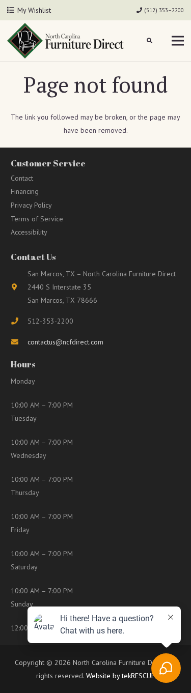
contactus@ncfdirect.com (65, 341)
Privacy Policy (31, 205)
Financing (25, 191)
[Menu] (177, 40)
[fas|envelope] (19, 342)
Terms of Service (37, 218)
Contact (22, 178)
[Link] (65, 41)
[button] (150, 40)
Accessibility (29, 232)
